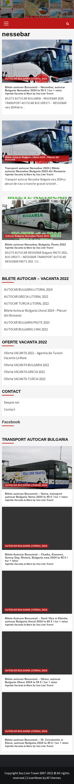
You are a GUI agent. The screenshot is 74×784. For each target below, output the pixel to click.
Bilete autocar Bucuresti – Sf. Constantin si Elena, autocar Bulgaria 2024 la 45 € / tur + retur (36, 741)
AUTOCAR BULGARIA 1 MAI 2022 (26, 329)
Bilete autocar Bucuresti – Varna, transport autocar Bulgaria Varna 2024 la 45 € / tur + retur (36, 495)
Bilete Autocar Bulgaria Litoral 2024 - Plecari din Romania (32, 158)
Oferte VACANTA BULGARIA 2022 (26, 365)
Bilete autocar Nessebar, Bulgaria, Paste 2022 (35, 244)
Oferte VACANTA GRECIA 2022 (24, 372)
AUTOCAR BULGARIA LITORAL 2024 (26, 78)
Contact (9, 409)
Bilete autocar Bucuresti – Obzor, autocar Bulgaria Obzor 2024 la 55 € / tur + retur (32, 680)
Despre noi (11, 402)
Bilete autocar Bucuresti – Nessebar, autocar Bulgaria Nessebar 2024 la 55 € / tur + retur (35, 89)
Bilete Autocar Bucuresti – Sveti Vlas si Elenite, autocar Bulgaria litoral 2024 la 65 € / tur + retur (36, 620)
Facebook (11, 422)
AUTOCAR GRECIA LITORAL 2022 (26, 296)
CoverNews (34, 778)
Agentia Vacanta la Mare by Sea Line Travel (29, 93)
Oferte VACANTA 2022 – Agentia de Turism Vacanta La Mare (33, 355)
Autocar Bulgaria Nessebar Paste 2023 (27, 236)
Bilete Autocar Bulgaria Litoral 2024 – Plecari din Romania (35, 313)
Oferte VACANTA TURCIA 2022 (24, 379)
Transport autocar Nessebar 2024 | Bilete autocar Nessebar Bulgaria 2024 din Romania (35, 170)
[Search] (67, 24)
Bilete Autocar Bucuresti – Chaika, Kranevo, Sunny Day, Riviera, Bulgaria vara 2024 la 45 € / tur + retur (36, 557)
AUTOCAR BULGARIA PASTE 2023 (27, 322)
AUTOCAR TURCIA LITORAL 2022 (26, 303)
